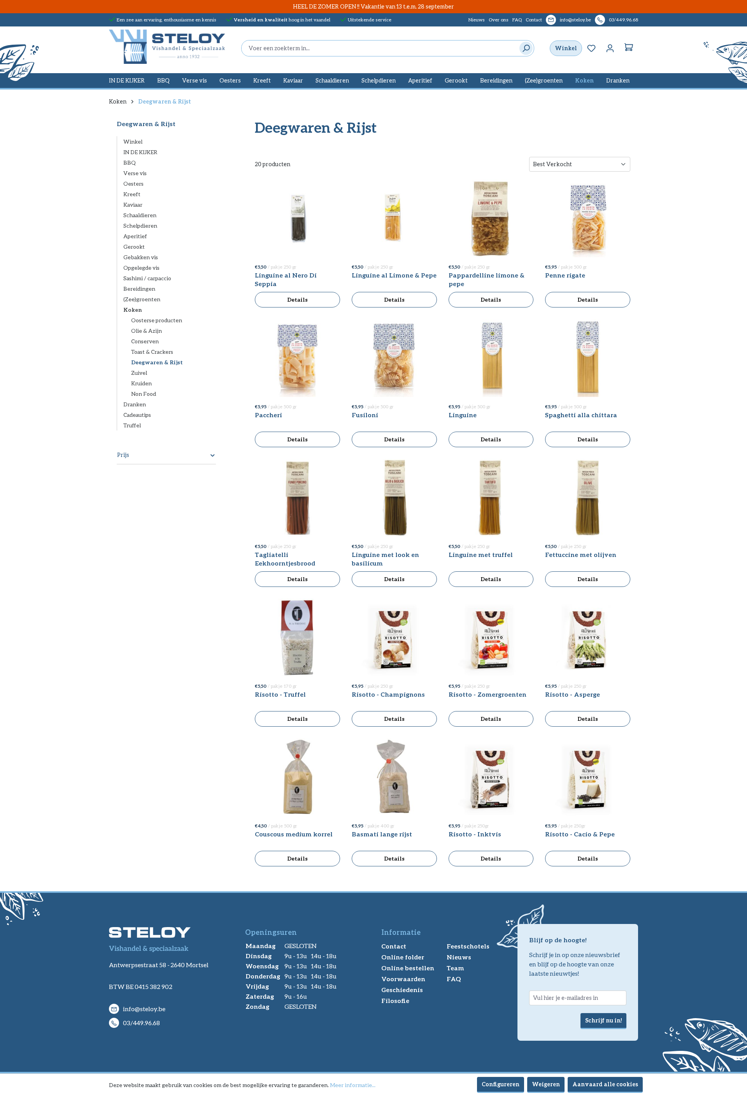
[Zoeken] (524, 48)
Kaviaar (132, 204)
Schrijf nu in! (603, 1020)
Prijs (123, 454)
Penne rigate (565, 275)
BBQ (129, 162)
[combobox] (378, 48)
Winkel (566, 48)
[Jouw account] (610, 48)
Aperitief (135, 236)
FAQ (517, 20)
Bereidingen (139, 288)
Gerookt (134, 246)
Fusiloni (365, 414)
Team (455, 967)
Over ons (499, 20)
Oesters (133, 183)
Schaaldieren (139, 215)
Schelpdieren (140, 225)
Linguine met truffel (481, 554)
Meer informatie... (352, 1085)
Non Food (143, 393)
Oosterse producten (156, 320)
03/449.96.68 (623, 20)
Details (297, 299)
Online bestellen (407, 967)
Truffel (132, 425)
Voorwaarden (403, 978)
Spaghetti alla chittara (581, 414)
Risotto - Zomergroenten (487, 694)
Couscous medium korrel (294, 834)
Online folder (402, 957)
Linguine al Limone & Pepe (394, 275)
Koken (132, 309)
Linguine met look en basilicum (385, 559)
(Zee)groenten (141, 299)
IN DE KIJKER (140, 152)
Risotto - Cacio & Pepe (580, 834)
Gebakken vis (140, 257)
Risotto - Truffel (280, 694)
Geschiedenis (402, 989)
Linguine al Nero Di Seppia (286, 279)
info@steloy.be (575, 20)
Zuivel (139, 372)
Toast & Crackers (152, 351)
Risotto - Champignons (388, 694)
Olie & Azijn (146, 330)
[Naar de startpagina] (167, 47)
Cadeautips (137, 414)
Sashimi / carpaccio (147, 278)
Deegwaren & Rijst (157, 362)
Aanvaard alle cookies (605, 1084)
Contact (534, 20)
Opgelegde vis (141, 267)
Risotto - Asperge (572, 694)
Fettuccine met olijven (580, 554)
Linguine (463, 414)
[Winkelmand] (628, 48)
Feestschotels (468, 946)
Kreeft (131, 194)
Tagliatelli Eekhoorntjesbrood (285, 559)
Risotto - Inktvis (475, 834)
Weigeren (546, 1084)
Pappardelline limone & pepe (486, 279)
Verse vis (135, 173)
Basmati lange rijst (382, 834)
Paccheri (268, 414)
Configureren (500, 1084)
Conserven (145, 341)
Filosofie (395, 1000)
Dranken (134, 404)
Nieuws (476, 20)
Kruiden (141, 383)
